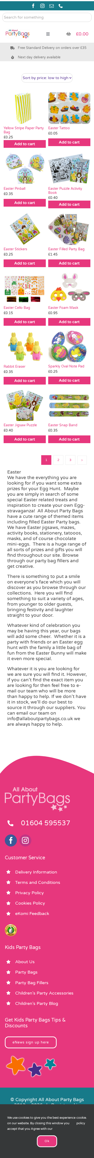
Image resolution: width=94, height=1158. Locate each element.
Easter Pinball (14, 189)
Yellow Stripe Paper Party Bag (24, 130)
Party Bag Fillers (31, 982)
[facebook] (33, 6)
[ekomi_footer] (11, 926)
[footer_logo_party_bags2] (37, 789)
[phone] (61, 6)
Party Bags (26, 972)
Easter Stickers (15, 249)
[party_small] (18, 26)
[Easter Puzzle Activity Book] (69, 168)
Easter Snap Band (62, 425)
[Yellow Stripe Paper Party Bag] (25, 108)
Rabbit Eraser (14, 367)
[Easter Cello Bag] (25, 288)
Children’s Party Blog (36, 1003)
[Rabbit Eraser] (25, 346)
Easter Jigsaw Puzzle (20, 425)
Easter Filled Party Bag (66, 249)
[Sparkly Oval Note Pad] (69, 346)
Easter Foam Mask (63, 308)
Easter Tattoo (59, 128)
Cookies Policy (30, 903)
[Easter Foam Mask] (69, 288)
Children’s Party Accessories (44, 993)
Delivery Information (36, 872)
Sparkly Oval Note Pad (66, 366)
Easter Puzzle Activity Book (65, 191)
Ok (47, 1141)
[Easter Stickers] (25, 229)
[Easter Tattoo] (69, 108)
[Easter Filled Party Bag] (69, 229)
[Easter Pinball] (25, 168)
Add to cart (24, 144)
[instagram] (42, 6)
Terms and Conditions (37, 882)
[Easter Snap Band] (69, 405)
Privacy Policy (29, 892)
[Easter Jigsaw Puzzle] (25, 405)
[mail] (51, 6)
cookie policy (81, 1120)
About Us (25, 961)
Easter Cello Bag (17, 308)
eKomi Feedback (32, 913)
